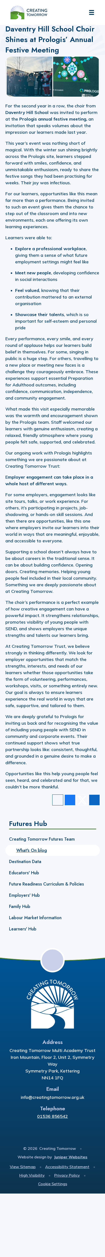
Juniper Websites (70, 1156)
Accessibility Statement (67, 1166)
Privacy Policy (67, 1175)
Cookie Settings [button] (52, 1183)
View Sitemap (23, 1166)
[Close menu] (91, 12)
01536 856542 (52, 1116)
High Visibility (32, 1175)
